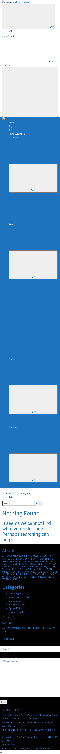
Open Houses (21, 198)
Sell (10, 130)
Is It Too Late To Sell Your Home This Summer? (24, 729)
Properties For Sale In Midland (29, 201)
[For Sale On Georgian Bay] (15, 1)
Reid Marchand (22, 292)
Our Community (15, 600)
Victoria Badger (22, 314)
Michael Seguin (22, 299)
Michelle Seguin (22, 333)
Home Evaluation (17, 133)
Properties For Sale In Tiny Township (32, 213)
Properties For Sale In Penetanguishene (34, 209)
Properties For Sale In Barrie (28, 205)
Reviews (19, 416)
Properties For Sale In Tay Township (32, 216)
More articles (8, 744)
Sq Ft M (8, 36)
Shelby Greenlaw (23, 288)
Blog (17, 419)
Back (33, 190)
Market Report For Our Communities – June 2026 (25, 737)
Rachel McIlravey (23, 321)
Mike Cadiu (20, 347)
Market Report (15, 593)
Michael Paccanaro (23, 336)
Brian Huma (20, 325)
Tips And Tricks (15, 608)
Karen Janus (21, 295)
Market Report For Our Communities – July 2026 (25, 722)
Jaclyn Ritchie (21, 340)
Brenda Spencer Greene (26, 307)
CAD (52, 26)
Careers (18, 355)
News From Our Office (19, 597)
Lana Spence (21, 318)
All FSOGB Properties (25, 194)
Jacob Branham (22, 329)
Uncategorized (15, 612)
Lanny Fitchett (22, 303)
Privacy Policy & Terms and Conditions (33, 423)
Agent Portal (21, 351)
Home (11, 122)
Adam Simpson (22, 344)
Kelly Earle (20, 284)
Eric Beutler (20, 281)
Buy (10, 126)
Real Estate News (17, 604)
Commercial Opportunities (27, 220)
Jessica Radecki (22, 310)
